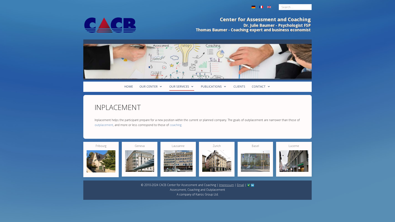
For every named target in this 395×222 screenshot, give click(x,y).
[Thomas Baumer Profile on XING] (248, 185)
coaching (175, 125)
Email (240, 185)
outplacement (104, 125)
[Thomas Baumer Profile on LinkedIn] (252, 185)
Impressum (226, 185)
